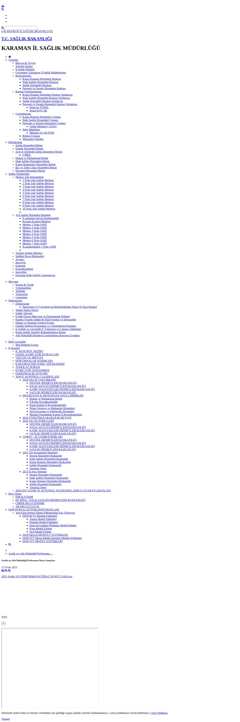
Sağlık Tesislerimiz (18, 173)
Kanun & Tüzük (24, 284)
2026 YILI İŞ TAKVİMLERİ (39, 379)
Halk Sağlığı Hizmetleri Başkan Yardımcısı (46, 97)
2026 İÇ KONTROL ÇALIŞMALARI (37, 376)
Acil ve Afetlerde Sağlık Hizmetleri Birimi (38, 151)
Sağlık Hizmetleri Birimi (29, 145)
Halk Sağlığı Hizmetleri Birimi (32, 161)
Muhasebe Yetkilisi (32, 139)
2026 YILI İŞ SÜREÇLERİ (38, 420)
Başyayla (20, 262)
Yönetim (13, 59)
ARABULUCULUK (27, 506)
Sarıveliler (21, 272)
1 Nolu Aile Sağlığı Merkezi (38, 180)
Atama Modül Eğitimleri (43, 519)
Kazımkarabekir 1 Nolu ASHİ (39, 246)
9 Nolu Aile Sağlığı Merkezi (38, 205)
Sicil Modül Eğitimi (40, 531)
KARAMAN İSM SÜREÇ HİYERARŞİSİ (39, 363)
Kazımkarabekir (24, 268)
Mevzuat (13, 281)
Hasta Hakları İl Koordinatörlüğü (48, 405)
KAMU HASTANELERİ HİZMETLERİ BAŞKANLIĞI (62, 389)
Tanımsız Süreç (38, 468)
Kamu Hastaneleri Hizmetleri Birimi (35, 164)
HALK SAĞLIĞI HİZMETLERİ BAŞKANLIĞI (58, 386)
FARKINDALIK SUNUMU (31, 373)
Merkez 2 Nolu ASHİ (34, 227)
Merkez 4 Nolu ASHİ (34, 234)
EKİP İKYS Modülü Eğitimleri (39, 515)
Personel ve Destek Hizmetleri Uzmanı (44, 123)
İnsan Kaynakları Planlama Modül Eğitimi (53, 525)
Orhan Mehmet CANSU (43, 126)
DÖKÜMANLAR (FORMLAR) (34, 360)
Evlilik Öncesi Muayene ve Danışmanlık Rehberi (42, 316)
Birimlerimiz (15, 142)
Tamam (5, 718)
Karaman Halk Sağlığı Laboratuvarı (35, 275)
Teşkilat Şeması (24, 66)
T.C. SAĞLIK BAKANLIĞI (26, 38)
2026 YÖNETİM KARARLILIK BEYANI (46, 417)
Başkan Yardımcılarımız (28, 91)
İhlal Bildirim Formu (26, 344)
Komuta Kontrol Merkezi (36, 221)
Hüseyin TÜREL (39, 107)
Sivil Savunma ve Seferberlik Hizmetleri (52, 411)
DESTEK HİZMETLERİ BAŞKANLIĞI (53, 382)
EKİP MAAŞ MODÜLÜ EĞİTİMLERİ (45, 534)
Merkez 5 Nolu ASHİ (34, 237)
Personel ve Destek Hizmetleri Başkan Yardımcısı (49, 104)
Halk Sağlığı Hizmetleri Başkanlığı (49, 458)
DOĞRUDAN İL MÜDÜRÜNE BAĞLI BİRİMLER (52, 395)
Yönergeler (21, 294)
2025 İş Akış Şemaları (34, 471)
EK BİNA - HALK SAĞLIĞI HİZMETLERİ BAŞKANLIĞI (50, 500)
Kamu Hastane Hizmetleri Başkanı (41, 78)
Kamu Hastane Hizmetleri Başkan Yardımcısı (47, 94)
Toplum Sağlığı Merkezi (28, 253)
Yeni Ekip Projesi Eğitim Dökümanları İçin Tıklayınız (45, 512)
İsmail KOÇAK (38, 110)
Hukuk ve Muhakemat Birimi (31, 158)
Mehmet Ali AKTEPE (42, 132)
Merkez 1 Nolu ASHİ (34, 224)
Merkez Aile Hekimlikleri (29, 177)
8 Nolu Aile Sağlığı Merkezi (38, 202)
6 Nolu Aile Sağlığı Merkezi (38, 196)
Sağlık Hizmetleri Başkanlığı (45, 465)
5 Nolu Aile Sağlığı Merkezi (38, 192)
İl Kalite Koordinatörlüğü (44, 401)
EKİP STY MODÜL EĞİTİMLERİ (42, 541)
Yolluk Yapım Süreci (26, 310)
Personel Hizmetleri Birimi (30, 170)
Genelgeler (21, 297)
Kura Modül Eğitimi (41, 528)
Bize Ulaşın (14, 493)
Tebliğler (20, 291)
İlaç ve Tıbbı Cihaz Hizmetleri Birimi (36, 167)
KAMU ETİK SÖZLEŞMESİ (32, 370)
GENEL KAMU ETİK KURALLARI (37, 354)
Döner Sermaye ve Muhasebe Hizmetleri (52, 408)
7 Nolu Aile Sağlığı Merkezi (38, 199)
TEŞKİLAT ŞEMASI (27, 367)
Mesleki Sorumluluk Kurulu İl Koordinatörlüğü (56, 414)
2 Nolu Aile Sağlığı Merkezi (38, 183)
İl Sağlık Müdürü (24, 69)
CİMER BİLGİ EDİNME (29, 503)
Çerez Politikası (159, 712)
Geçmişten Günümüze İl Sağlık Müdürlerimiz (40, 72)
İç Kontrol (14, 348)
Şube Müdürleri (31, 129)
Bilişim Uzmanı (31, 135)
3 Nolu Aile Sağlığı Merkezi (38, 186)
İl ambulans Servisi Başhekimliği (40, 218)
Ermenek (20, 265)
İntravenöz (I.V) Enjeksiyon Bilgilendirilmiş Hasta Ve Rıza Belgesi (59, 306)
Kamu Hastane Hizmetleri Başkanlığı (50, 462)
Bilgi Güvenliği (17, 341)
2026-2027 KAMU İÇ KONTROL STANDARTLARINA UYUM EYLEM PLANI (63, 490)
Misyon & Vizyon (25, 63)
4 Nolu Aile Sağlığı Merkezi (38, 189)
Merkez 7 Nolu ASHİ (34, 243)
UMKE (26, 154)
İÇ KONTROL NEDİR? (29, 351)
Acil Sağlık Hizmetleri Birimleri (33, 215)
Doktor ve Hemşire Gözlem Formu (34, 322)
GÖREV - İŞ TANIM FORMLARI (42, 436)
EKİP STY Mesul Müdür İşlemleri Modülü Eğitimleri (52, 538)
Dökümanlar (15, 300)
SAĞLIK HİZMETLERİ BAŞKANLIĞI (53, 392)
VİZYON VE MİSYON (29, 357)
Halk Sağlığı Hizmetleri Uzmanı (40, 120)
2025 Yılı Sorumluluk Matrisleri (40, 452)
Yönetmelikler (23, 287)
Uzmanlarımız (23, 113)
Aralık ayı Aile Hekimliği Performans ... (30, 553)
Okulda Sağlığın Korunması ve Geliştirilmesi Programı (45, 325)
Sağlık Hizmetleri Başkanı (36, 85)
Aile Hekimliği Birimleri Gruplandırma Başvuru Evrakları (47, 335)
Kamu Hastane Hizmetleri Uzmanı (41, 116)
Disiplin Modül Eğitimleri (44, 522)
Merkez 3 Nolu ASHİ (34, 230)
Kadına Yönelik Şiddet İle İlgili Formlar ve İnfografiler (45, 319)
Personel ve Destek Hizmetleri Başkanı (44, 88)
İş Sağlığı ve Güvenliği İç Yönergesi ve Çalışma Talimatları (48, 329)
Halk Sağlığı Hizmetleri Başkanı (40, 82)
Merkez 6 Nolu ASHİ (34, 240)
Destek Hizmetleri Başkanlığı (46, 455)
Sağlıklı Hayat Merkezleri (29, 256)
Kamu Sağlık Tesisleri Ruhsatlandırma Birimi (40, 332)
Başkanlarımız (23, 75)
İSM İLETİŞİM (24, 496)
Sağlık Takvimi (23, 313)
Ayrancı (19, 259)
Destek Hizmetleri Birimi (29, 148)
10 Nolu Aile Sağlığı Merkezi (38, 208)
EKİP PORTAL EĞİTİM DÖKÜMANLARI (33, 509)
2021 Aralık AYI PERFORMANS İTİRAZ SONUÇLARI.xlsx (36, 576)
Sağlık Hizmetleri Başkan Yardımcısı (42, 101)
